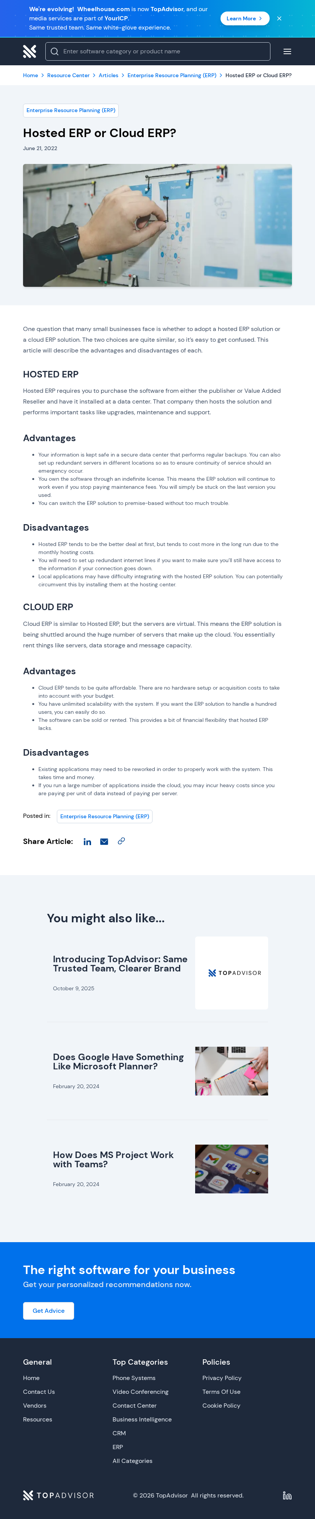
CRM (119, 1433)
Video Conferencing (141, 1392)
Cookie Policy (221, 1406)
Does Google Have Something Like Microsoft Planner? (118, 1061)
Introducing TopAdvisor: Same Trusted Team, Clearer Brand (120, 963)
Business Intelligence (142, 1419)
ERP (118, 1447)
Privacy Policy (222, 1378)
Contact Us (39, 1392)
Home (31, 1378)
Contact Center (135, 1406)
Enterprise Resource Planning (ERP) (71, 110)
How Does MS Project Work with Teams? (113, 1159)
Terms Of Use (221, 1392)
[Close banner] (279, 18)
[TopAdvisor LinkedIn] (287, 1495)
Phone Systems (134, 1378)
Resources (37, 1419)
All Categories (133, 1461)
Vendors (34, 1406)
